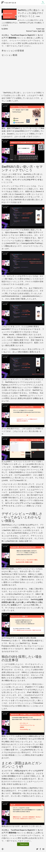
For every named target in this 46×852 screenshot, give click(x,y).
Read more (23, 844)
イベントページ (15, 41)
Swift (39, 31)
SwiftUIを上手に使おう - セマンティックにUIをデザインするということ (31, 13)
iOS (43, 31)
